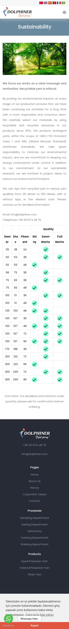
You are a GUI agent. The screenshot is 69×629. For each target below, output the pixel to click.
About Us (34, 481)
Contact (34, 501)
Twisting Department (34, 537)
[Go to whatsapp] (8, 618)
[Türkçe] (41, 2)
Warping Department (35, 544)
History (34, 488)
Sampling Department (34, 518)
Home (35, 474)
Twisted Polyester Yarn (34, 568)
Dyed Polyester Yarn (34, 561)
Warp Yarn (34, 574)
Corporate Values (34, 494)
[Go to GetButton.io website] (8, 625)
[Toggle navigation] (64, 12)
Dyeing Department (35, 524)
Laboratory (34, 531)
